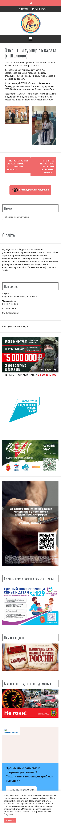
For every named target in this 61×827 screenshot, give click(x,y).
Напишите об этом (21, 790)
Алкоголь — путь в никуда (32, 9)
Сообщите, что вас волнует (15, 326)
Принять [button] (10, 820)
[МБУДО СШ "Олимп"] (31, 23)
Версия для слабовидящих (33, 189)
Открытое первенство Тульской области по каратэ (47, 167)
